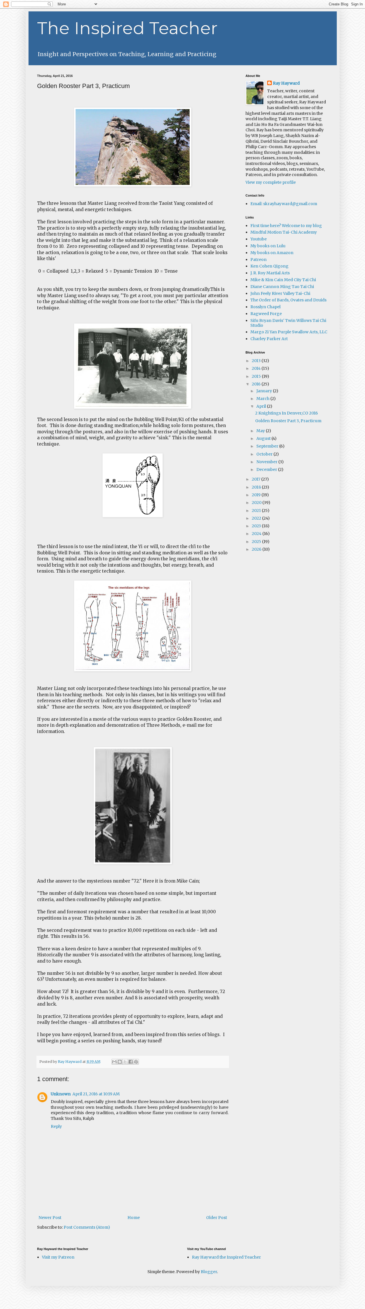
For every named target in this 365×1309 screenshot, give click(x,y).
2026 (257, 549)
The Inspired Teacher (127, 28)
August (263, 438)
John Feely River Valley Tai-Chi (280, 293)
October (264, 454)
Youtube (258, 239)
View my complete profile (271, 182)
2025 (257, 541)
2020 (257, 502)
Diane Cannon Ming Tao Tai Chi (282, 286)
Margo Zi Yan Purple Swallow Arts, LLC (288, 331)
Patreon (258, 259)
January (264, 390)
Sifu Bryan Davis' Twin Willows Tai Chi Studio (288, 323)
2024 (257, 533)
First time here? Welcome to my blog (286, 225)
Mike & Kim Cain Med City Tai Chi (283, 279)
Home (133, 1217)
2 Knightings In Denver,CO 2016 (286, 413)
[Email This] (114, 1062)
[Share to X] (125, 1062)
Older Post (216, 1217)
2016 (256, 384)
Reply (56, 1126)
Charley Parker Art (269, 338)
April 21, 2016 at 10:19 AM (96, 1093)
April (261, 406)
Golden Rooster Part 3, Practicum (288, 420)
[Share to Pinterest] (136, 1062)
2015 (257, 376)
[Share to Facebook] (130, 1062)
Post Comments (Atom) (87, 1227)
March (263, 398)
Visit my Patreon (58, 1257)
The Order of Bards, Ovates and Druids (288, 300)
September (267, 446)
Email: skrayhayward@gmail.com (283, 203)
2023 (257, 525)
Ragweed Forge (266, 313)
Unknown (61, 1093)
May (261, 430)
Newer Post (49, 1217)
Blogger (209, 1271)
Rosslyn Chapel (265, 306)
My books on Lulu (267, 245)
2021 (257, 510)
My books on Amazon (271, 252)
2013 (256, 360)
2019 (256, 494)
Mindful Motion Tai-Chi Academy (283, 232)
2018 (257, 487)
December (267, 469)
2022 (257, 518)
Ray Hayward (286, 83)
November (267, 461)
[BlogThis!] (120, 1062)
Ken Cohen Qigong (269, 266)
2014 (256, 368)
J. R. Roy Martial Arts (270, 272)
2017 (256, 479)
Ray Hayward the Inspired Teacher (226, 1257)
